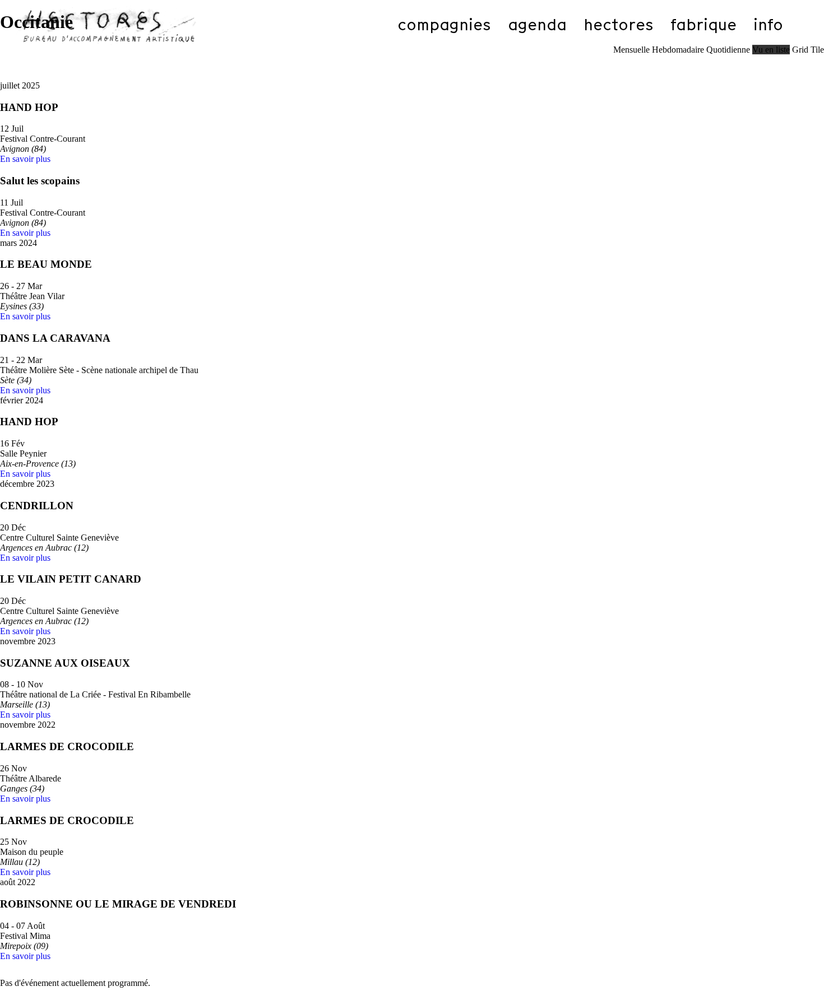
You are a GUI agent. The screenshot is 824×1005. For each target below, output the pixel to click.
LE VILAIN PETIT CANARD (70, 579)
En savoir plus (25, 159)
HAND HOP (29, 107)
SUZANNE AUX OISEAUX (65, 663)
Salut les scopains (40, 181)
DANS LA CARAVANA (55, 338)
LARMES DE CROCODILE (67, 746)
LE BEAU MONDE (46, 264)
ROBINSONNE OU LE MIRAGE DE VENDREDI (118, 904)
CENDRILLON (36, 505)
